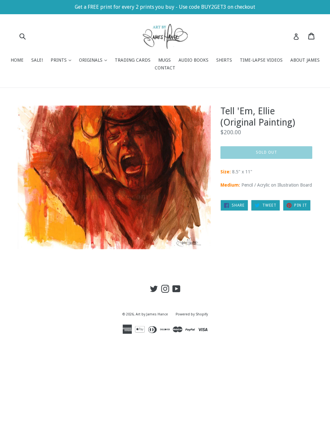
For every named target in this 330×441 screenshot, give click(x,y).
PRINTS (62, 60)
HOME (17, 60)
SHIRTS (224, 60)
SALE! (37, 60)
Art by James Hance (152, 314)
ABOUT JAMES (305, 60)
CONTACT (165, 67)
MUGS (164, 60)
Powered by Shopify (192, 314)
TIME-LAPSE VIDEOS (261, 60)
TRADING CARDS (132, 60)
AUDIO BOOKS (194, 60)
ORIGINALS (94, 60)
